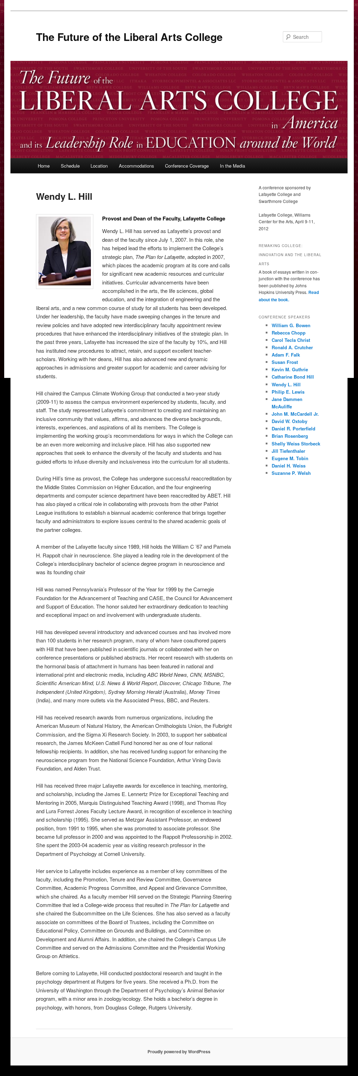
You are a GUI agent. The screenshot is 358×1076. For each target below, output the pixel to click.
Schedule (70, 165)
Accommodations (136, 165)
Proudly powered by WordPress (179, 1051)
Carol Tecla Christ (291, 340)
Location (99, 165)
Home (44, 165)
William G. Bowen (291, 325)
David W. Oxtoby (289, 421)
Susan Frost (285, 362)
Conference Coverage (187, 165)
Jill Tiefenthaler (288, 451)
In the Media (232, 165)
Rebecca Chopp (289, 332)
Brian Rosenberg (290, 435)
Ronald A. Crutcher (292, 347)
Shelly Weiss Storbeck (296, 443)
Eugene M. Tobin (290, 458)
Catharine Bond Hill (293, 376)
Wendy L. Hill (286, 384)
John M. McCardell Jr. (295, 413)
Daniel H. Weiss (289, 465)
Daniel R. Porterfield (293, 428)
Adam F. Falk (286, 354)
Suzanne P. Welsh (291, 473)
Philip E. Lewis (288, 391)
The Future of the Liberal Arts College (129, 36)
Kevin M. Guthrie (290, 369)
